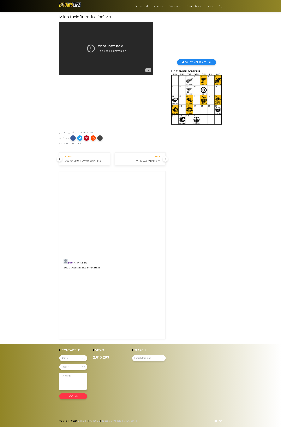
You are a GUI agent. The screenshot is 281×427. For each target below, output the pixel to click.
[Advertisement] (112, 105)
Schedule (158, 6)
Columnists (193, 6)
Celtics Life (94, 421)
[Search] (220, 6)
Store (210, 6)
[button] (73, 138)
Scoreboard (141, 6)
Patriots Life (119, 421)
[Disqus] (112, 215)
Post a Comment (72, 143)
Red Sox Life (106, 421)
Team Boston (132, 421)
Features (173, 6)
